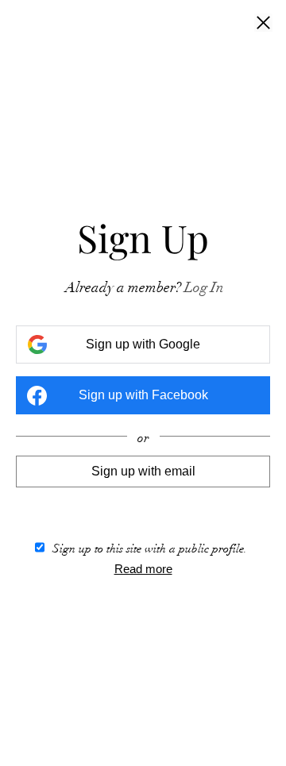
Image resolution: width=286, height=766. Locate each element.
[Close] (263, 24)
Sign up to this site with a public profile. (149, 548)
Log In (204, 287)
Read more (143, 568)
